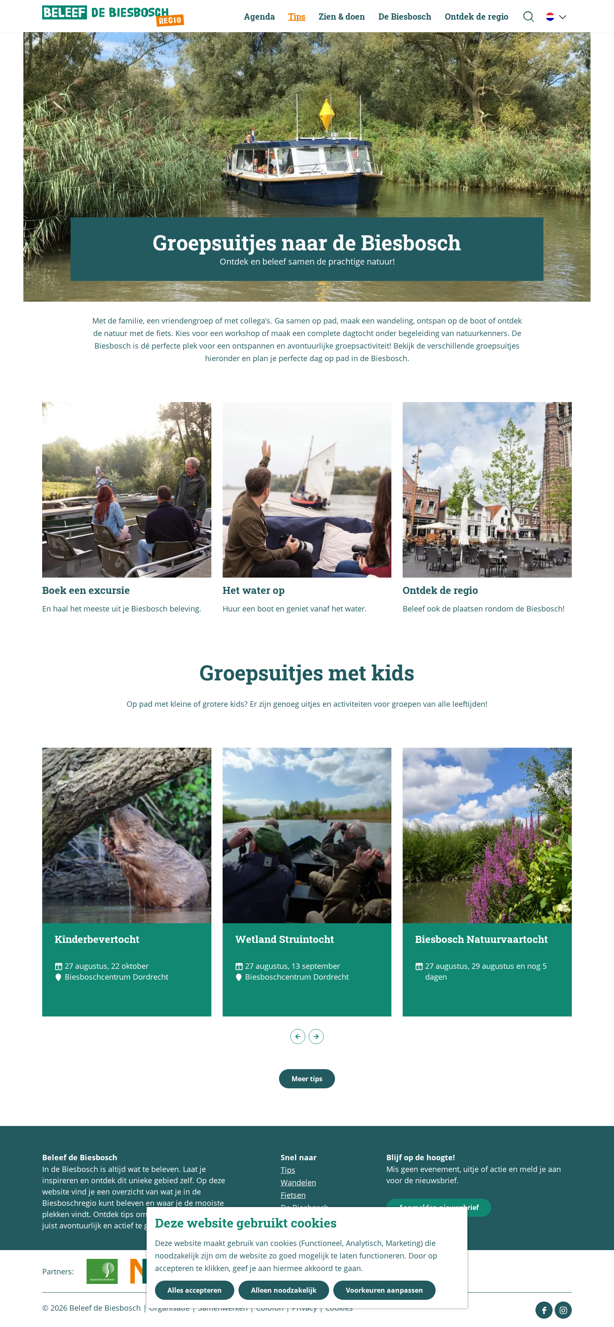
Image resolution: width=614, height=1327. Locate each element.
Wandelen (298, 1182)
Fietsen (293, 1195)
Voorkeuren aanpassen (384, 1290)
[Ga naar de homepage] (113, 16)
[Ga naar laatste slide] (297, 1036)
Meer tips (307, 1078)
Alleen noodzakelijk (284, 1290)
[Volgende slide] (316, 1036)
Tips (288, 1170)
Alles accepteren (194, 1290)
